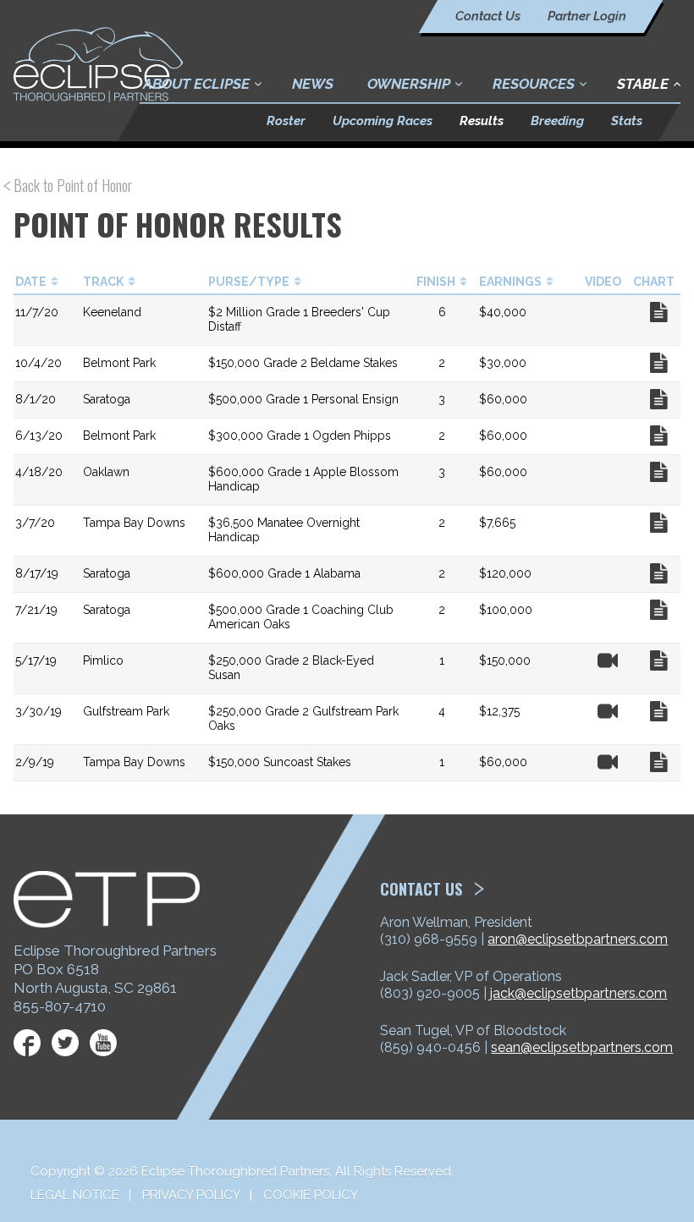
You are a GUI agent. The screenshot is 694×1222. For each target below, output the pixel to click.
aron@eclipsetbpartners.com (577, 939)
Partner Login (587, 16)
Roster (286, 121)
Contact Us (487, 16)
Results (482, 121)
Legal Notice (74, 1195)
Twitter (65, 1042)
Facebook (27, 1042)
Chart (658, 312)
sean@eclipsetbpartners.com (582, 1047)
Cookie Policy (310, 1195)
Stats (626, 121)
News (312, 83)
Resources (534, 83)
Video (607, 660)
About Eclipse (196, 83)
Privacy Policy (191, 1195)
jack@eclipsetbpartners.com (578, 993)
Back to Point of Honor (73, 185)
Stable (643, 83)
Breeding (557, 121)
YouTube (103, 1042)
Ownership (408, 83)
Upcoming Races (382, 121)
